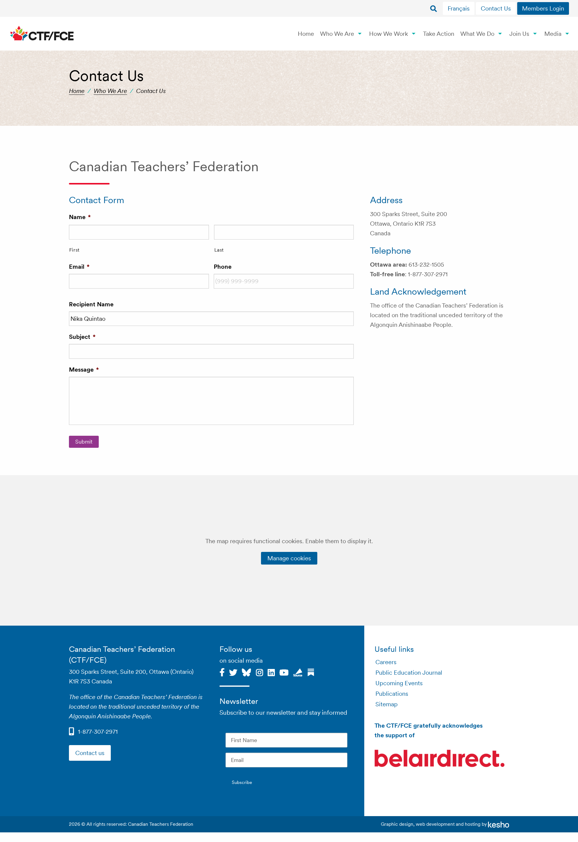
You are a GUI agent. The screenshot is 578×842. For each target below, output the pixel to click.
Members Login (543, 8)
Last (219, 250)
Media (552, 34)
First (74, 250)
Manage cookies (289, 558)
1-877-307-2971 (98, 731)
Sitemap (386, 704)
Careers (385, 662)
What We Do (477, 34)
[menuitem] (459, 8)
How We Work (388, 34)
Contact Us (496, 8)
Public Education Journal (408, 673)
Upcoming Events (399, 683)
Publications (391, 694)
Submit (83, 441)
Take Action (438, 34)
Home (306, 34)
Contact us (89, 753)
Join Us (519, 34)
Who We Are (337, 34)
